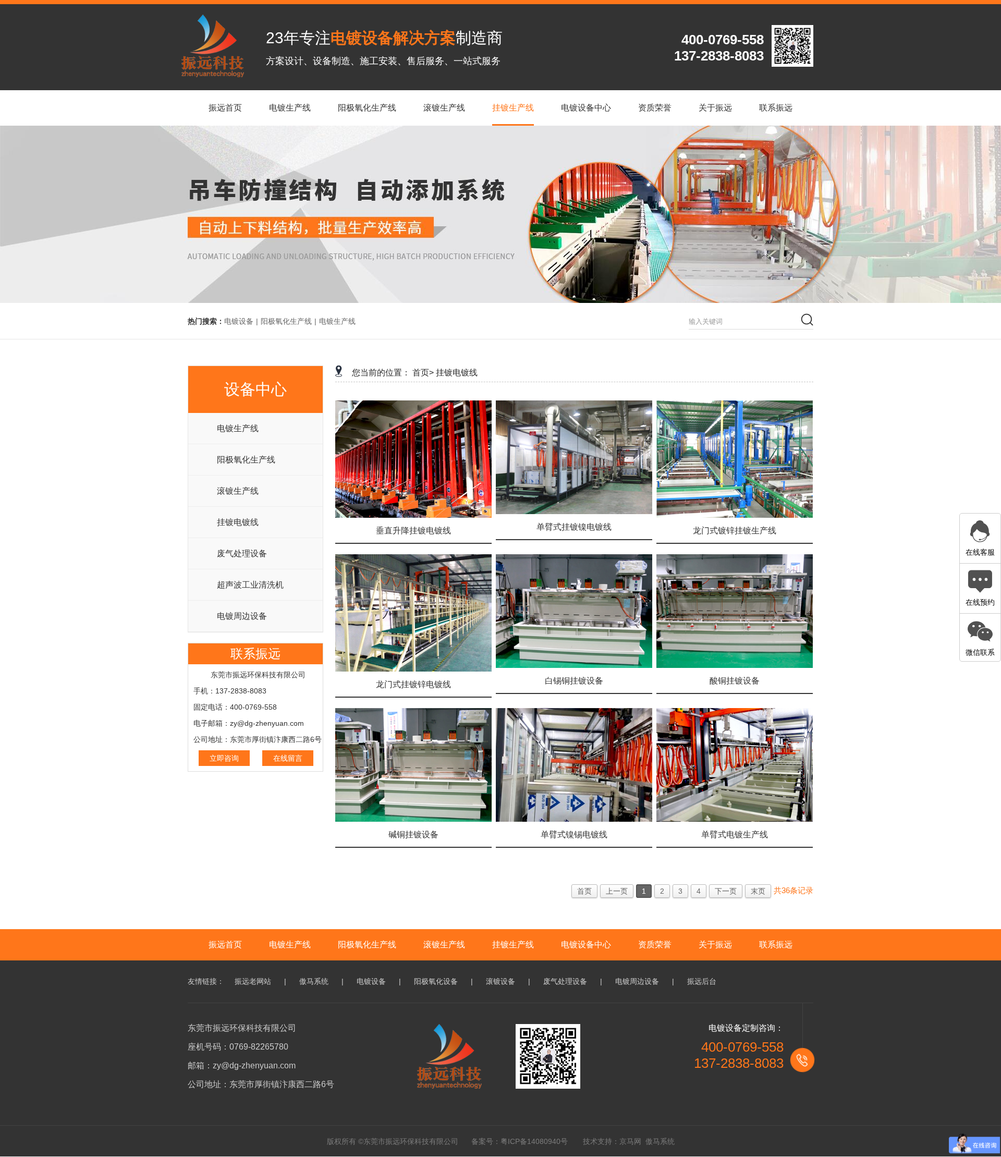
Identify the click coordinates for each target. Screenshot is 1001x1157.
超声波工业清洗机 (250, 584)
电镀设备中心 (586, 944)
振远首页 (225, 944)
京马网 (630, 1141)
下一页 (726, 891)
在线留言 (287, 758)
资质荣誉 (655, 944)
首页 (584, 891)
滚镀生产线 (238, 490)
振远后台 (701, 981)
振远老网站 (253, 981)
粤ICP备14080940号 (534, 1141)
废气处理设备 (242, 553)
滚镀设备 (500, 981)
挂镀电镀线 (238, 522)
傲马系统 (313, 981)
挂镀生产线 (513, 944)
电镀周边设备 (242, 616)
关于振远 (715, 944)
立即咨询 (224, 758)
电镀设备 (238, 321)
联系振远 (775, 944)
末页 (758, 891)
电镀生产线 (337, 321)
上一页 (617, 891)
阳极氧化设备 (436, 981)
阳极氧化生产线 (286, 321)
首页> (423, 372)
